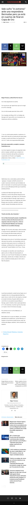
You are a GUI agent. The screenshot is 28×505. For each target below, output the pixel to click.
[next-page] (5, 486)
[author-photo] (14, 398)
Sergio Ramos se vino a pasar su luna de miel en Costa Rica (7, 383)
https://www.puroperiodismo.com (14, 403)
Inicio (2, 5)
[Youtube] (20, 498)
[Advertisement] (14, 32)
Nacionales (7, 5)
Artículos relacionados (7, 417)
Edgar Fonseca (6, 22)
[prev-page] (2, 486)
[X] (15, 411)
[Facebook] (12, 411)
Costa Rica (13, 5)
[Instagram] (12, 498)
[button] (26, 2)
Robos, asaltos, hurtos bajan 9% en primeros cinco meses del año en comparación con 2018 (21, 384)
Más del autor (18, 417)
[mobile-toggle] (2, 2)
